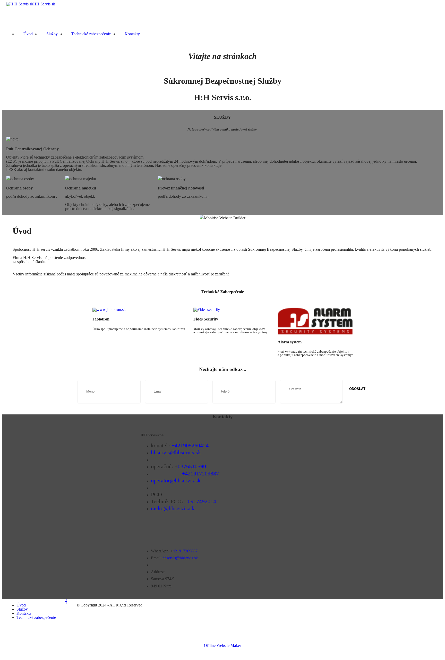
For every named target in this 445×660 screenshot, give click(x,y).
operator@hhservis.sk (176, 480)
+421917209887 (200, 473)
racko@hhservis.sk (172, 508)
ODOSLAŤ (357, 389)
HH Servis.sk (44, 4)
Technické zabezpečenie (91, 34)
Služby (52, 34)
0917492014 (202, 501)
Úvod (28, 34)
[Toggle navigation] (9, 25)
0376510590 (192, 466)
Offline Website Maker (222, 646)
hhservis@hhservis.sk (176, 452)
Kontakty (132, 34)
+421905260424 (190, 445)
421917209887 (185, 551)
